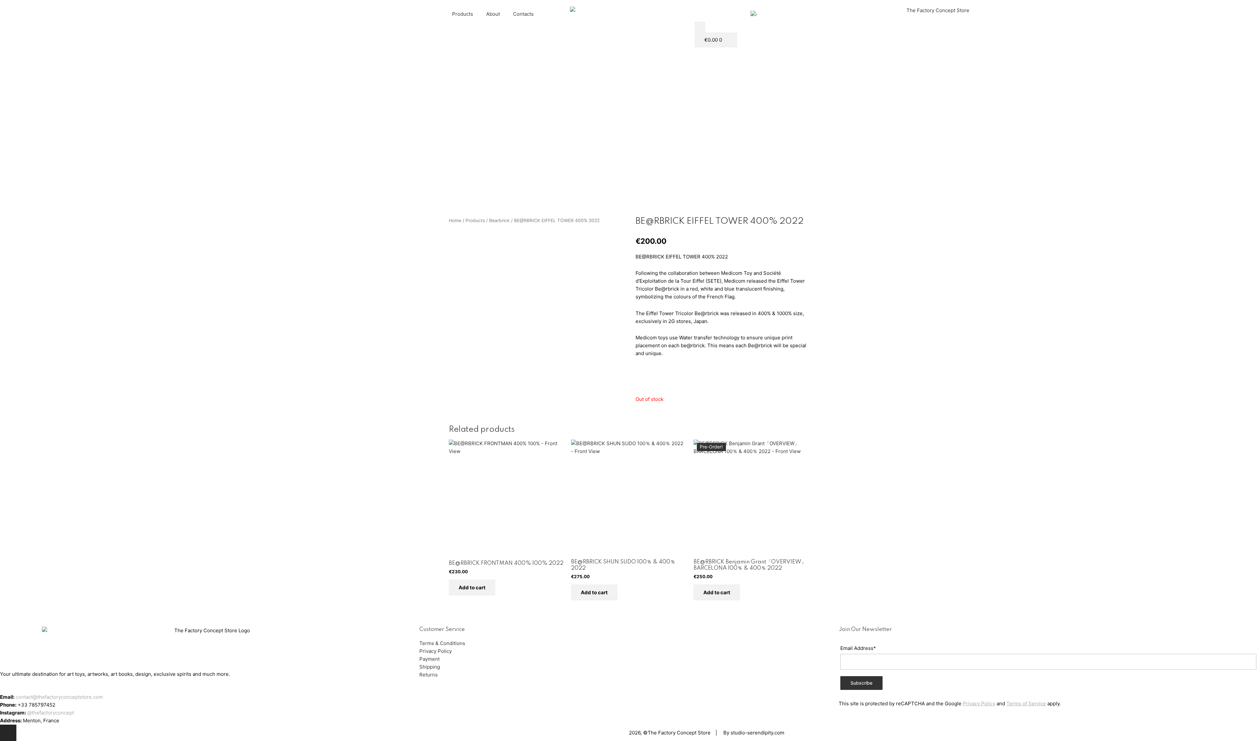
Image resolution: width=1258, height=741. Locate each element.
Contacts (523, 14)
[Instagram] (8, 733)
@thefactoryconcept (50, 713)
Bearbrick (499, 220)
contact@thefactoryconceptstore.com (59, 697)
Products (462, 14)
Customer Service (442, 629)
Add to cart (472, 587)
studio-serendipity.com (757, 733)
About (493, 14)
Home (455, 220)
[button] (700, 27)
